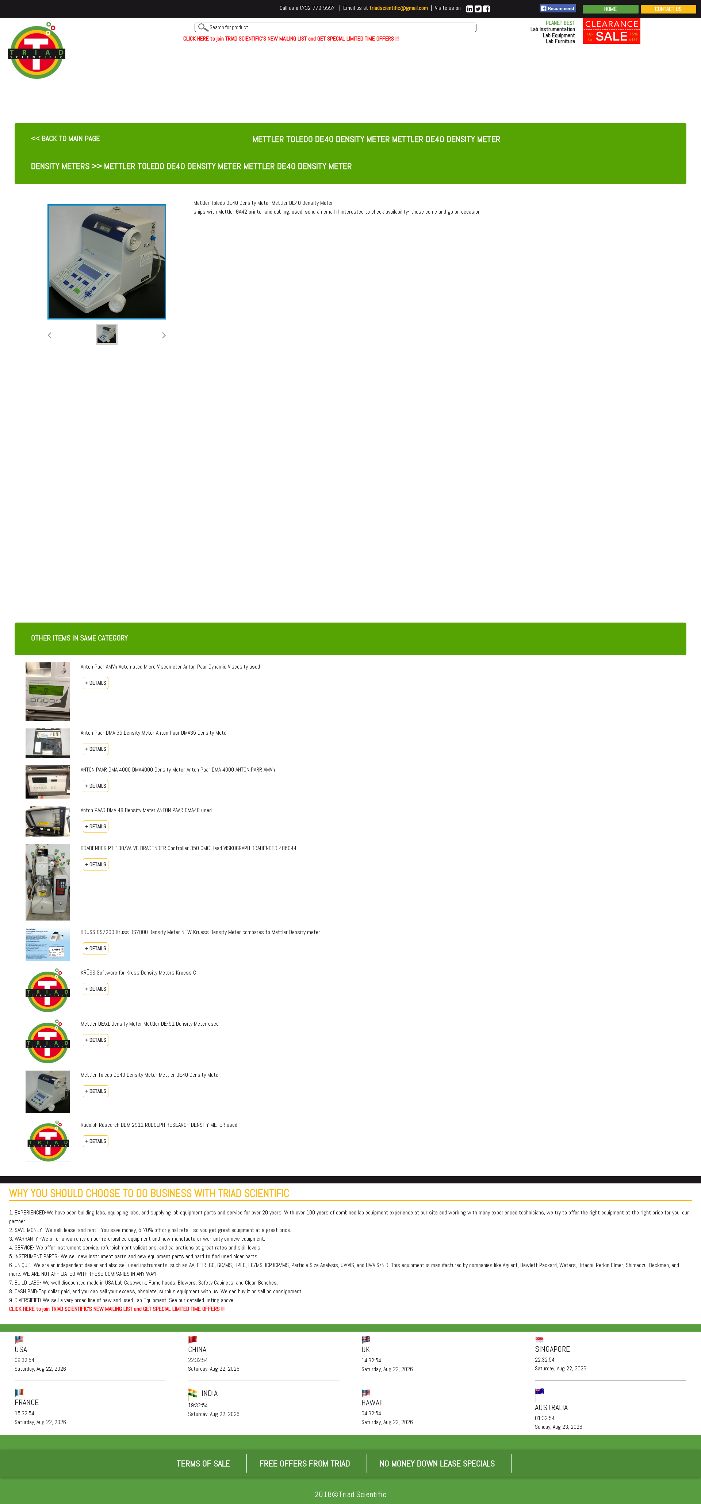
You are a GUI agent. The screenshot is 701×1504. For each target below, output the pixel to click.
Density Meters (60, 166)
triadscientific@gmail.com (398, 8)
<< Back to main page (65, 138)
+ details (95, 683)
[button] (49, 335)
